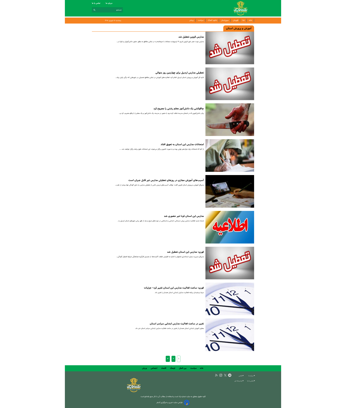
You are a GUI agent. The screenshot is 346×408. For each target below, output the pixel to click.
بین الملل (183, 368)
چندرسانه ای (238, 381)
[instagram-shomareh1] (220, 375)
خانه (250, 20)
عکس (241, 376)
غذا (243, 20)
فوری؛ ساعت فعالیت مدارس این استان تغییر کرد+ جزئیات (174, 288)
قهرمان (235, 20)
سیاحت (201, 20)
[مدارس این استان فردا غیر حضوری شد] (229, 227)
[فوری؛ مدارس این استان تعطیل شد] (229, 263)
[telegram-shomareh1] (229, 375)
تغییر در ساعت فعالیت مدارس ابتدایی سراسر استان (177, 323)
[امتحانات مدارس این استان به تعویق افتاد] (229, 155)
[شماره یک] (134, 391)
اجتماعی (154, 368)
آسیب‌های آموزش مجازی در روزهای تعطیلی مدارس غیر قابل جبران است (166, 180)
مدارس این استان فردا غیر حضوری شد (184, 216)
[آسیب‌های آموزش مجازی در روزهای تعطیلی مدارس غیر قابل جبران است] (229, 191)
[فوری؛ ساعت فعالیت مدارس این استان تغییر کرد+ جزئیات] (229, 299)
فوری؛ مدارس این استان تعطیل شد (185, 252)
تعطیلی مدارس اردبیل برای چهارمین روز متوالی (179, 73)
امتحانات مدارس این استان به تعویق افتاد (182, 144)
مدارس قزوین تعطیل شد (191, 37)
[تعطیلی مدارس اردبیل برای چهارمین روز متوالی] (229, 84)
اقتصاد (164, 368)
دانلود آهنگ (212, 20)
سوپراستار (225, 20)
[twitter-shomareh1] (225, 375)
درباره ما (109, 3)
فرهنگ (173, 368)
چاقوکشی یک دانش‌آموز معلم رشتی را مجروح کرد (179, 108)
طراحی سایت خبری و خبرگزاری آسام (170, 402)
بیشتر (191, 20)
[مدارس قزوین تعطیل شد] (229, 48)
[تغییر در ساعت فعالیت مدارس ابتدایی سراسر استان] (229, 334)
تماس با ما (96, 3)
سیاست (193, 368)
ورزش (144, 368)
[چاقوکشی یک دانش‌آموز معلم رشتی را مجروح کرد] (229, 119)
